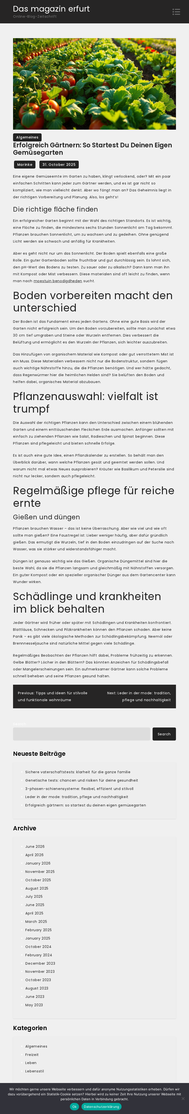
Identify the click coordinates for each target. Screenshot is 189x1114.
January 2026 (37, 863)
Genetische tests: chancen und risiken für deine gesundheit (81, 780)
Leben (31, 1062)
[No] (182, 1098)
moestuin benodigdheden (58, 280)
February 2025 (38, 930)
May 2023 (34, 1005)
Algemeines (27, 137)
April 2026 (34, 854)
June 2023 (34, 996)
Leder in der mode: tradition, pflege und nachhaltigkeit (76, 796)
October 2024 (38, 946)
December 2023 (40, 963)
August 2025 (36, 888)
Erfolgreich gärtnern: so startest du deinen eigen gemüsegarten (85, 805)
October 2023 (38, 979)
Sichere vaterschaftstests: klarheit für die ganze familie (77, 772)
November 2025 (40, 871)
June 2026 (35, 846)
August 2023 (36, 988)
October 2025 (38, 880)
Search (19, 724)
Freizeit (32, 1054)
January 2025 (37, 938)
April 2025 (34, 913)
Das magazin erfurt (51, 8)
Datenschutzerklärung (101, 1107)
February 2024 (38, 955)
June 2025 (34, 904)
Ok (74, 1107)
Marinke (24, 164)
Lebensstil (34, 1071)
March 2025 (36, 921)
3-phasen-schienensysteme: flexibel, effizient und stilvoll (79, 788)
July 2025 (34, 896)
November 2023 (40, 971)
